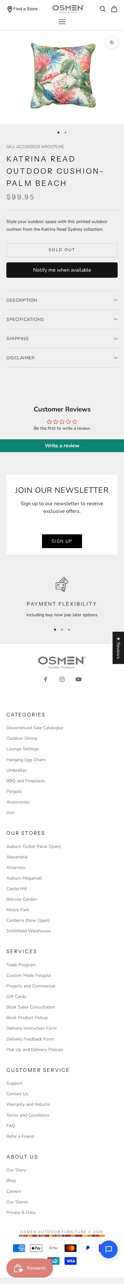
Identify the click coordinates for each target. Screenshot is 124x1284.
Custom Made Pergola (28, 975)
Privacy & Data (20, 1212)
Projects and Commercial (30, 986)
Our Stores (17, 1202)
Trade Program (21, 965)
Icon (10, 812)
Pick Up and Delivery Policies (34, 1050)
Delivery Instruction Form (31, 1028)
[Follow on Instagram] (62, 679)
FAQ (10, 1126)
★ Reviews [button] (118, 648)
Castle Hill (16, 889)
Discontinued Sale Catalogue (34, 728)
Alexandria (16, 857)
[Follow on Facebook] (45, 679)
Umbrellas (16, 770)
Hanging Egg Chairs (26, 760)
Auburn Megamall (24, 878)
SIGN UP (62, 541)
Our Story (16, 1170)
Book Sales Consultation (30, 1007)
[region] (62, 597)
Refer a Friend (20, 1136)
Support (14, 1083)
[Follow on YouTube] (78, 679)
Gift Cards (16, 996)
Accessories (18, 802)
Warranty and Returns (28, 1104)
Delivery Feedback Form (30, 1039)
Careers (13, 1191)
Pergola (14, 791)
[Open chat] (109, 1249)
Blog (11, 1180)
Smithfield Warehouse (28, 931)
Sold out (62, 250)
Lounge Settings (22, 749)
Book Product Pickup (27, 1018)
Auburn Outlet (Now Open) (33, 846)
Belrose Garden (21, 899)
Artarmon (15, 868)
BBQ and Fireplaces (25, 781)
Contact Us (17, 1094)
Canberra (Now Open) (28, 920)
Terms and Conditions (28, 1115)
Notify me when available (62, 270)
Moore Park (17, 910)
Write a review (62, 445)
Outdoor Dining (21, 738)
